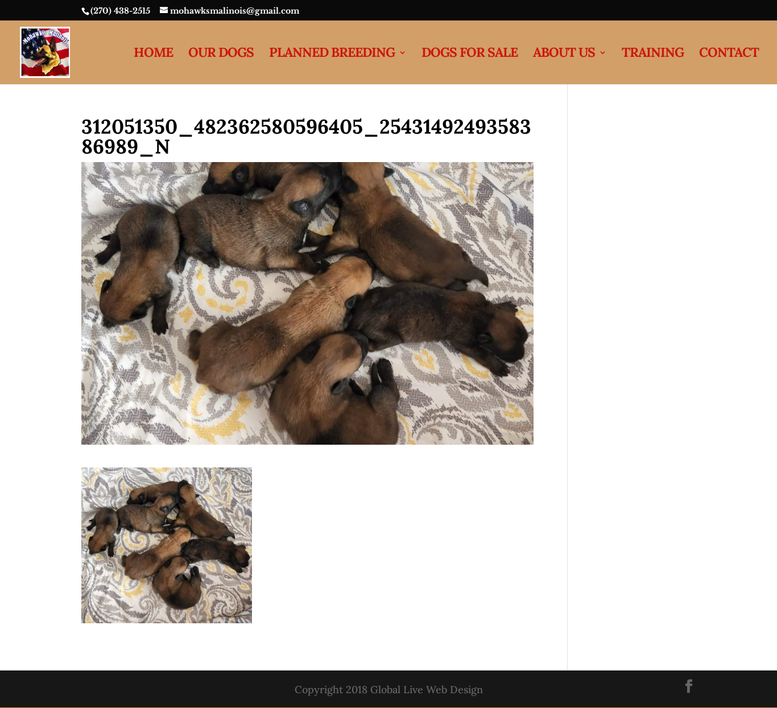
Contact (729, 54)
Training (653, 54)
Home (153, 54)
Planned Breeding (332, 54)
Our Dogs (221, 54)
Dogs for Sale (469, 54)
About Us (564, 54)
